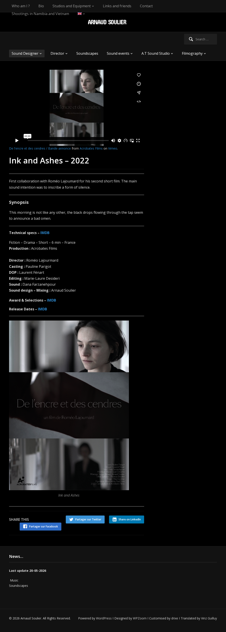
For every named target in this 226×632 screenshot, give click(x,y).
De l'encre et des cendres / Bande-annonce (40, 148)
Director (57, 53)
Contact (146, 6)
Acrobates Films (91, 148)
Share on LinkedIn (130, 519)
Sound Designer (25, 53)
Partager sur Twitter (88, 519)
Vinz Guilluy (209, 618)
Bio (41, 6)
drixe (174, 618)
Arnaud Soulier (107, 22)
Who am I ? (21, 6)
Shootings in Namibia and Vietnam (40, 13)
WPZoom (140, 618)
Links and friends (117, 6)
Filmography (192, 53)
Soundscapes (87, 53)
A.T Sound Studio (155, 53)
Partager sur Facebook (43, 526)
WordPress (104, 618)
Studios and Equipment (72, 6)
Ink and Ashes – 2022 (49, 160)
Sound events (118, 53)
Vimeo (112, 148)
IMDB (44, 232)
